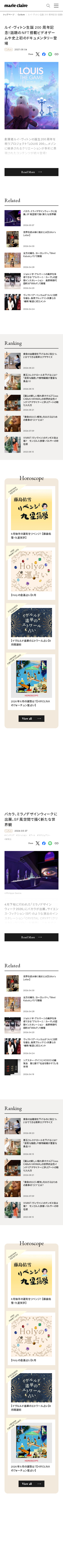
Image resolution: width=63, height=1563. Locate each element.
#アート (32, 835)
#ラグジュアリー (43, 835)
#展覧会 (8, 839)
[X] (38, 54)
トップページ (9, 14)
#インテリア (9, 835)
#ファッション (21, 835)
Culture (21, 14)
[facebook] (44, 54)
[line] (50, 54)
